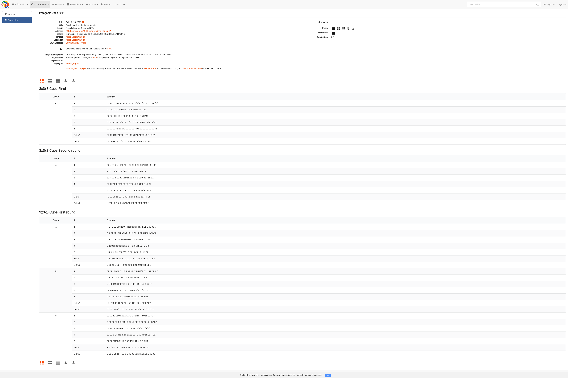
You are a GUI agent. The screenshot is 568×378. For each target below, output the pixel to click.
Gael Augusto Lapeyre (76, 68)
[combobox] (504, 4)
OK (328, 375)
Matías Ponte (150, 68)
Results (11, 14)
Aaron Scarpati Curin (75, 37)
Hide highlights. (73, 63)
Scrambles (13, 20)
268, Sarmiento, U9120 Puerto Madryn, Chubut (87, 31)
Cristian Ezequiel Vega (76, 43)
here (109, 49)
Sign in (562, 4)
